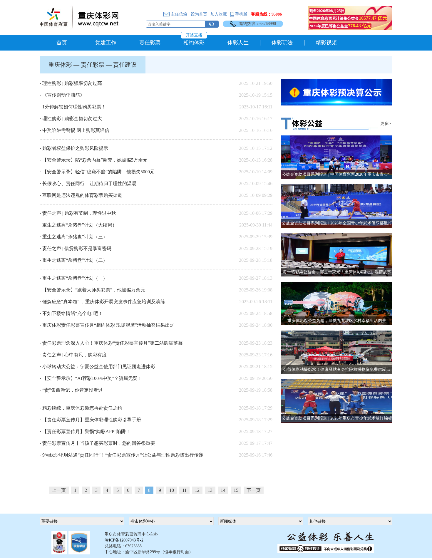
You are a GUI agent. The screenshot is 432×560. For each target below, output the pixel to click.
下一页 (254, 490)
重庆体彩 (60, 64)
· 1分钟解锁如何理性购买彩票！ (73, 106)
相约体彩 (194, 40)
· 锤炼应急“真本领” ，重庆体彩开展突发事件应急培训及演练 (102, 301)
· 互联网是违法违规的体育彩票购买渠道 (81, 195)
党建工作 (105, 43)
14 (223, 490)
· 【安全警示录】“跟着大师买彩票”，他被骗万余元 (92, 289)
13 (210, 490)
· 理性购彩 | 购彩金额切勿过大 (71, 118)
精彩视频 (326, 43)
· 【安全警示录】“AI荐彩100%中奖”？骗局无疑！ (91, 378)
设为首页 (199, 14)
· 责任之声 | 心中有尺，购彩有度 (73, 354)
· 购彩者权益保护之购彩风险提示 (74, 148)
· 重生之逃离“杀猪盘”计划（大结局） (78, 224)
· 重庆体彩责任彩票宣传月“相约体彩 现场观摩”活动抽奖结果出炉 (107, 325)
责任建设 (125, 64)
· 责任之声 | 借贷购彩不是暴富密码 (75, 248)
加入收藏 (218, 14)
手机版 (240, 14)
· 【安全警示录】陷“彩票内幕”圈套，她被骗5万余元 (94, 159)
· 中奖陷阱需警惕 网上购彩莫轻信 (74, 130)
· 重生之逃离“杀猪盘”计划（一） (74, 278)
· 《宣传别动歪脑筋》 (62, 95)
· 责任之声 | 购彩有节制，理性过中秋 (78, 213)
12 (197, 490)
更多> (385, 123)
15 (236, 490)
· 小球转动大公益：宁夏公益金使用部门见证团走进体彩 (97, 366)
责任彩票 (149, 43)
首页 (61, 43)
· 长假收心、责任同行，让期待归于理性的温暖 (88, 183)
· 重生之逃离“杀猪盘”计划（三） (74, 236)
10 (171, 490)
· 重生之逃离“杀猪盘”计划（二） (74, 260)
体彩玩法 (282, 43)
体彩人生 (238, 43)
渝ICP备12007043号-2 (124, 540)
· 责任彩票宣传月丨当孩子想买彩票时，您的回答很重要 (97, 443)
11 (184, 490)
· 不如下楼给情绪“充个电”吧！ (71, 313)
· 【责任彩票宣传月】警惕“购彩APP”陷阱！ (85, 431)
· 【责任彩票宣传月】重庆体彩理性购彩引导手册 (90, 419)
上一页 (59, 490)
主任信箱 (178, 14)
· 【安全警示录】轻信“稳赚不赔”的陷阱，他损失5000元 (97, 171)
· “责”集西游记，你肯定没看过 (71, 390)
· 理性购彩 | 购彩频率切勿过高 (71, 83)
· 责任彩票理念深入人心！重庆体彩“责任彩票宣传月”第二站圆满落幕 (111, 343)
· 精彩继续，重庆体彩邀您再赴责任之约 (81, 407)
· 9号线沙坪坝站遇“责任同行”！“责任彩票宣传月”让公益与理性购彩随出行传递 (121, 454)
